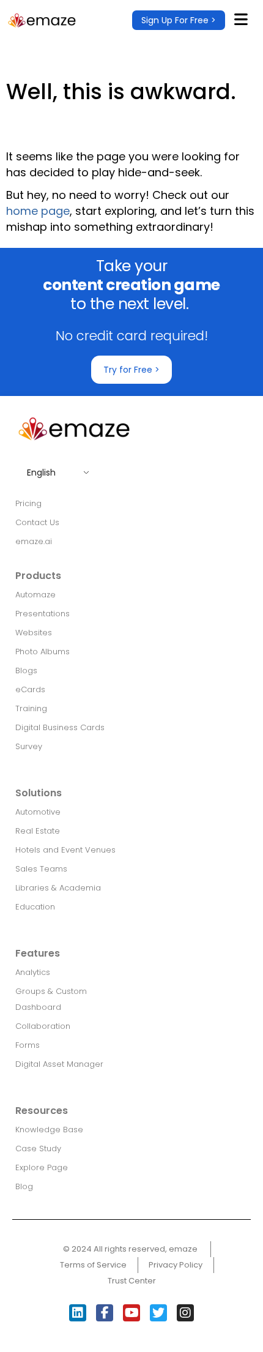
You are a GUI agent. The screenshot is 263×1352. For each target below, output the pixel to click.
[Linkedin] (77, 1312)
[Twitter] (158, 1312)
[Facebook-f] (104, 1312)
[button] (178, 20)
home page (38, 210)
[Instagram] (185, 1312)
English (41, 472)
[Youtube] (131, 1312)
